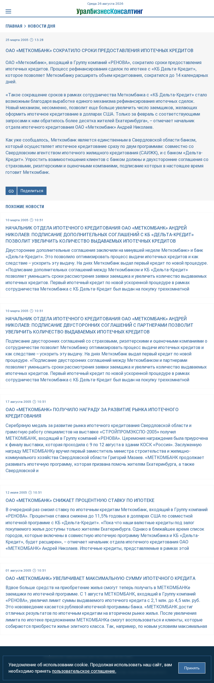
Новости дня (41, 26)
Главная (14, 26)
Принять (192, 668)
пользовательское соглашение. (84, 671)
